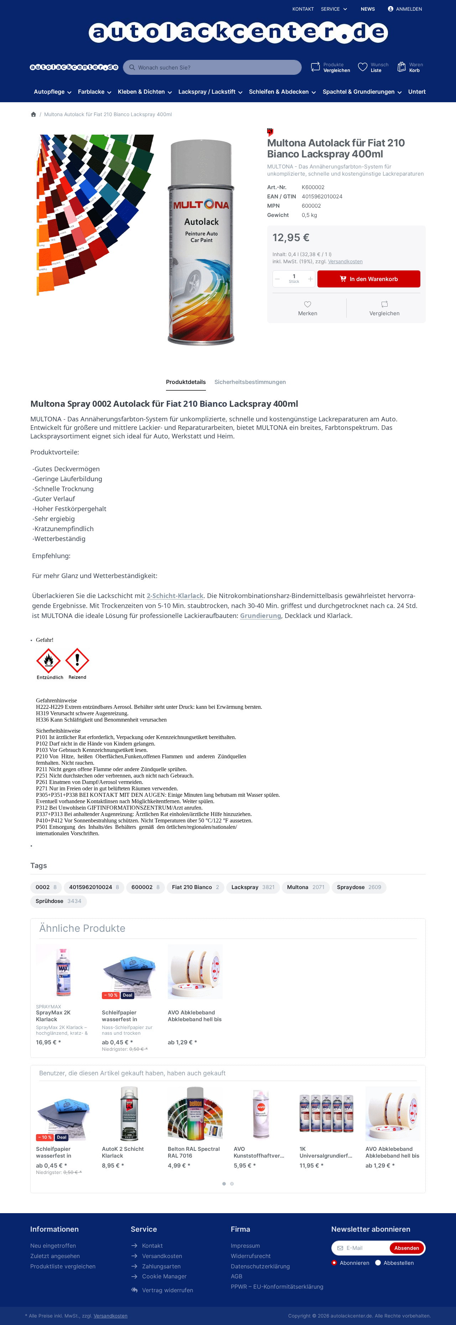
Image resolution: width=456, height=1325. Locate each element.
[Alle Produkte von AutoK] (270, 132)
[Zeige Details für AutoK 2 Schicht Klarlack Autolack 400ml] (129, 1113)
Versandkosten (345, 261)
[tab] (186, 382)
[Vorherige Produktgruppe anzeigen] (38, 1137)
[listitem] (143, 241)
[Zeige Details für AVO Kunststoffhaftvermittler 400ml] (261, 1113)
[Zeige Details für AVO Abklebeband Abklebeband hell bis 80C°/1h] (195, 971)
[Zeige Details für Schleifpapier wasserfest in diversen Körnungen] (129, 971)
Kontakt (303, 9)
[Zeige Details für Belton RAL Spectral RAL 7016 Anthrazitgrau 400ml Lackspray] (195, 1113)
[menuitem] (52, 92)
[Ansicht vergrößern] (143, 241)
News (368, 9)
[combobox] (212, 67)
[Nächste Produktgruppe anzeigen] (417, 1137)
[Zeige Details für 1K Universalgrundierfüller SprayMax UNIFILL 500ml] (327, 1113)
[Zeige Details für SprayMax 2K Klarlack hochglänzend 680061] (63, 971)
